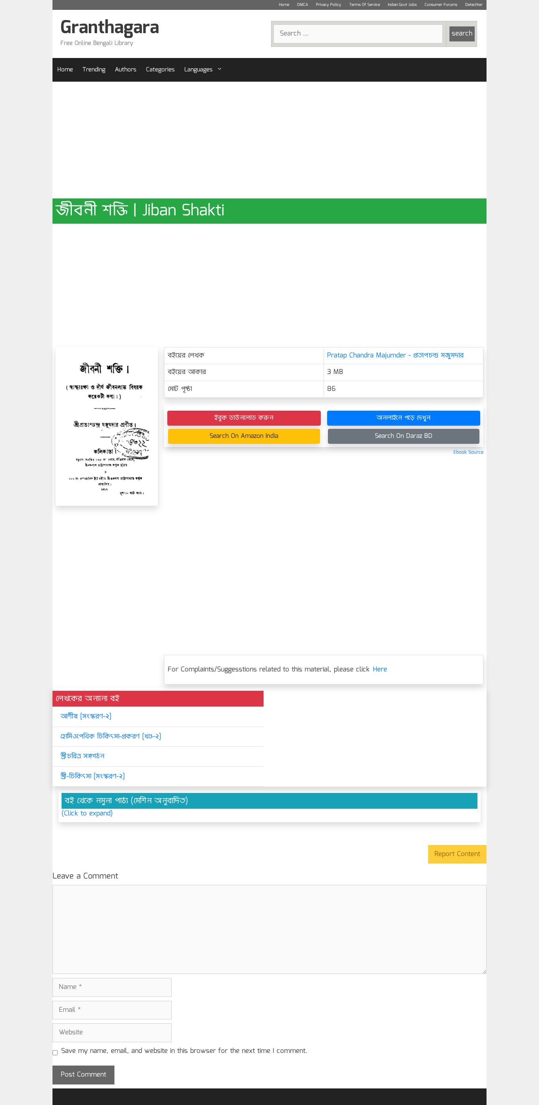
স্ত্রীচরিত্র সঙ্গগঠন (82, 756)
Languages (198, 70)
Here (380, 669)
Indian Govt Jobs (402, 5)
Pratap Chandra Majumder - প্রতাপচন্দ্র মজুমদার (395, 355)
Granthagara (109, 28)
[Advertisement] (269, 140)
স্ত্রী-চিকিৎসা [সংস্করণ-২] (92, 776)
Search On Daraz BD (403, 436)
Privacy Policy (328, 5)
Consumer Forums (441, 5)
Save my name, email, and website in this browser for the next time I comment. (184, 1051)
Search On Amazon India (244, 436)
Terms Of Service (364, 5)
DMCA (302, 5)
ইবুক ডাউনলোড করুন (243, 418)
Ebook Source (468, 452)
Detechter (474, 5)
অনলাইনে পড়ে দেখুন (403, 418)
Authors (126, 70)
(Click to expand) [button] (87, 814)
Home (284, 5)
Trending (93, 70)
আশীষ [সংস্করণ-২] (85, 716)
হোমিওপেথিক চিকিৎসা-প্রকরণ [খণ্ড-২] (110, 736)
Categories (160, 70)
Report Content (457, 854)
